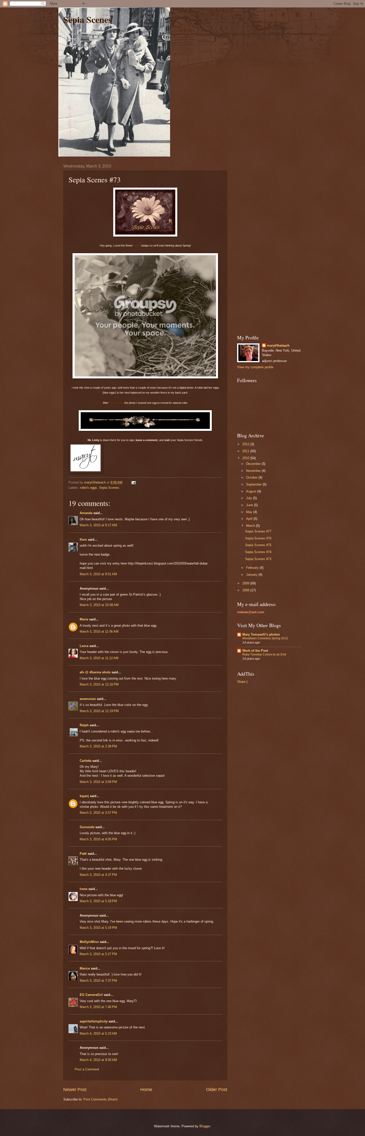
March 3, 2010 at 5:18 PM (98, 901)
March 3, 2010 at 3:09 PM (98, 782)
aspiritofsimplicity (94, 1021)
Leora (84, 646)
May (249, 512)
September (254, 484)
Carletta (85, 761)
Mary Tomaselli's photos (261, 634)
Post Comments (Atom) (100, 1099)
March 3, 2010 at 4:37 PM (98, 875)
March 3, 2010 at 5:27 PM (98, 954)
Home (146, 1089)
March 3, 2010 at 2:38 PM (98, 746)
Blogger (204, 1126)
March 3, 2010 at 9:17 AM (98, 525)
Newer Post (74, 1089)
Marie (84, 619)
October (252, 477)
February (253, 567)
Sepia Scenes (87, 19)
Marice (85, 968)
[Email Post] (133, 482)
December (254, 464)
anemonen (88, 699)
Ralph (84, 725)
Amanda (86, 513)
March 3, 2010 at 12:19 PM (99, 711)
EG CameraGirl (91, 995)
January (252, 574)
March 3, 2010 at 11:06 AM (99, 631)
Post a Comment (87, 1069)
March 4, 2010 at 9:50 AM (98, 1060)
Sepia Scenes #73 (258, 559)
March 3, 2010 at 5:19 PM (98, 928)
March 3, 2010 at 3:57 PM (98, 812)
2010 (246, 458)
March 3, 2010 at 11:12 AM (99, 658)
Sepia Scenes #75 (258, 545)
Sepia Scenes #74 (258, 552)
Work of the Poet (255, 650)
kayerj (84, 796)
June (250, 505)
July (249, 498)
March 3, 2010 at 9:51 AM (98, 574)
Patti (83, 853)
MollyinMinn (89, 942)
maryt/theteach (278, 345)
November (254, 471)
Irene (83, 889)
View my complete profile (255, 367)
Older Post (216, 1089)
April (250, 519)
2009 (246, 583)
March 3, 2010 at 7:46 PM (98, 1007)
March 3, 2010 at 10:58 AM (99, 605)
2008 (246, 590)
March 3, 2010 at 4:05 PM (98, 839)
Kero (83, 539)
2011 (246, 451)
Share (241, 682)
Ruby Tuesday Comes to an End (264, 654)
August (251, 491)
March (251, 525)
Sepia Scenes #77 (258, 531)
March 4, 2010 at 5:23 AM (98, 1033)
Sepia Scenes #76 (258, 538)
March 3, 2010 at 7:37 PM (98, 980)
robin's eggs (88, 487)
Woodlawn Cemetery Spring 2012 (265, 638)
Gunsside (87, 827)
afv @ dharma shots (95, 672)
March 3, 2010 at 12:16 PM (99, 684)
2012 (246, 444)
